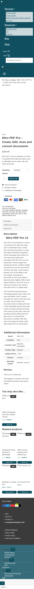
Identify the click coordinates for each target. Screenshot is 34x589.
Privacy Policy (10, 535)
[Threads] (20, 505)
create (3, 211)
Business (20, 344)
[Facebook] (3, 505)
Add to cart (13, 178)
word (14, 215)
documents (12, 211)
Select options (9, 492)
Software (20, 350)
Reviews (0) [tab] (7, 228)
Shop (7, 44)
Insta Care (9, 21)
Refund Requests (11, 530)
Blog (7, 38)
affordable (12, 210)
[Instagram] (10, 505)
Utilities (13, 208)
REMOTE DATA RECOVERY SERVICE (18, 18)
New (18, 340)
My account (5, 567)
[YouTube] (12, 505)
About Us (8, 517)
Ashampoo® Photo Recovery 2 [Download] (8, 452)
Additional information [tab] (11, 225)
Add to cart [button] (9, 424)
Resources (5, 560)
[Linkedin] (5, 505)
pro (22, 213)
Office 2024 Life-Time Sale (12, 573)
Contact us (9, 34)
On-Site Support (11, 15)
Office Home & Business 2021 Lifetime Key (22, 452)
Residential (21, 346)
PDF (4, 134)
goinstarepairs (6, 213)
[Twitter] (7, 505)
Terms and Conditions (12, 538)
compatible (25, 210)
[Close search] (2, 583)
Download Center (11, 29)
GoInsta (24, 211)
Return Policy (10, 533)
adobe (7, 210)
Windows (9, 215)
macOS (12, 213)
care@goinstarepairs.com (14, 522)
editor (20, 211)
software (4, 215)
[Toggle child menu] (12, 549)
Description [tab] (7, 221)
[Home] (3, 80)
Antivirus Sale (8, 575)
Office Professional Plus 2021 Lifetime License (8, 414)
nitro (16, 213)
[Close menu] (0, 546)
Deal (7, 211)
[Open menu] (4, 74)
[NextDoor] (17, 505)
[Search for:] (17, 587)
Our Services (6, 549)
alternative (18, 210)
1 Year (19, 354)
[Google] (14, 505)
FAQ (7, 31)
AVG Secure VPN (23, 482)
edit (17, 211)
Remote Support (11, 13)
